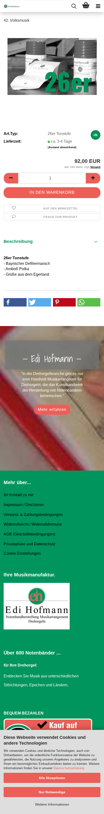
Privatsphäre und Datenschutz (29, 544)
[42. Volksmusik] (52, 63)
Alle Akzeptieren (52, 778)
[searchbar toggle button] (74, 6)
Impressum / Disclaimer (24, 505)
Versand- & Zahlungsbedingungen (33, 515)
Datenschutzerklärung (68, 768)
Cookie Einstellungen (22, 553)
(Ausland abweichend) (62, 147)
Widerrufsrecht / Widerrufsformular (33, 524)
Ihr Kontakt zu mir (18, 495)
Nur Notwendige (52, 792)
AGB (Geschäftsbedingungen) (29, 534)
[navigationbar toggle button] (98, 6)
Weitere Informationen (52, 804)
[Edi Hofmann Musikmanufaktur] (9, 6)
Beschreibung (18, 241)
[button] (11, 178)
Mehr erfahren (52, 409)
